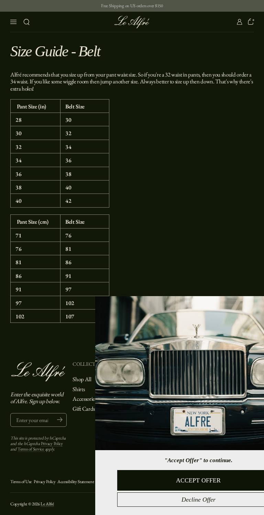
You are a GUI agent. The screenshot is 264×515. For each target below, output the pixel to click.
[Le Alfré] (132, 22)
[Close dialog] (256, 304)
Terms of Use (21, 481)
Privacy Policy (52, 443)
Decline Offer (161, 499)
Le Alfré (47, 504)
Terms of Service (31, 449)
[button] (26, 22)
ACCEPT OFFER (161, 480)
